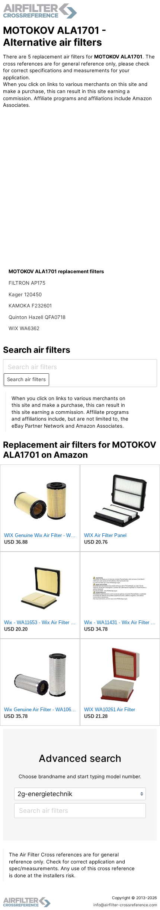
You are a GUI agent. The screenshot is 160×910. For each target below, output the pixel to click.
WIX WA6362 (24, 328)
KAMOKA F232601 (30, 306)
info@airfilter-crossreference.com (125, 905)
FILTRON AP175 (27, 283)
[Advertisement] (64, 163)
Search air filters (26, 379)
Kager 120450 (25, 294)
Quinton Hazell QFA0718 (37, 317)
